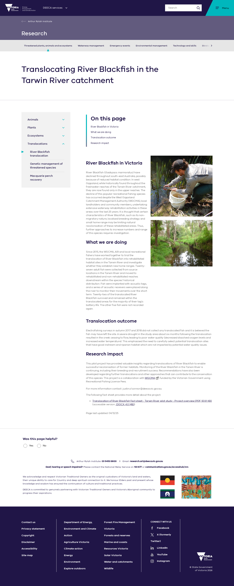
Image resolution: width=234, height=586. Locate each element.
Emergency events (120, 45)
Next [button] (207, 45)
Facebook (163, 528)
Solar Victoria (113, 555)
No (44, 445)
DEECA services (52, 8)
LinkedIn (162, 548)
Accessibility (29, 548)
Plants (32, 127)
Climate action (73, 548)
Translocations (37, 144)
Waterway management (91, 45)
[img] (20, 7)
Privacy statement (33, 529)
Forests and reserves (117, 535)
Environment (72, 562)
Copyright (27, 535)
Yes (31, 445)
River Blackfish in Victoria (104, 126)
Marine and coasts (115, 542)
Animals (33, 119)
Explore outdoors (74, 568)
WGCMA (150, 378)
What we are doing (101, 132)
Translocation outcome (103, 137)
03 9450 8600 (109, 461)
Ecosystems (36, 136)
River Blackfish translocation (40, 154)
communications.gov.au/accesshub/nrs (166, 467)
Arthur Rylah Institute (39, 21)
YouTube (162, 554)
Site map (27, 555)
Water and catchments (118, 562)
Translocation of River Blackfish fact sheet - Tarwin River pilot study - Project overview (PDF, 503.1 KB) (152, 401)
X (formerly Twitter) (161, 538)
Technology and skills (184, 45)
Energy (68, 555)
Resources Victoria (116, 548)
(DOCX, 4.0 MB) (124, 404)
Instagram (163, 561)
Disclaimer (28, 542)
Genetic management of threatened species (46, 165)
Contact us (28, 522)
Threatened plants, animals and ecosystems (48, 45)
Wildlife (108, 568)
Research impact (100, 143)
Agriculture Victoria (76, 542)
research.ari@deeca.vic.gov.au (146, 461)
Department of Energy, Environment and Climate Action (80, 529)
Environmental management (151, 45)
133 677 (138, 467)
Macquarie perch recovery (41, 178)
